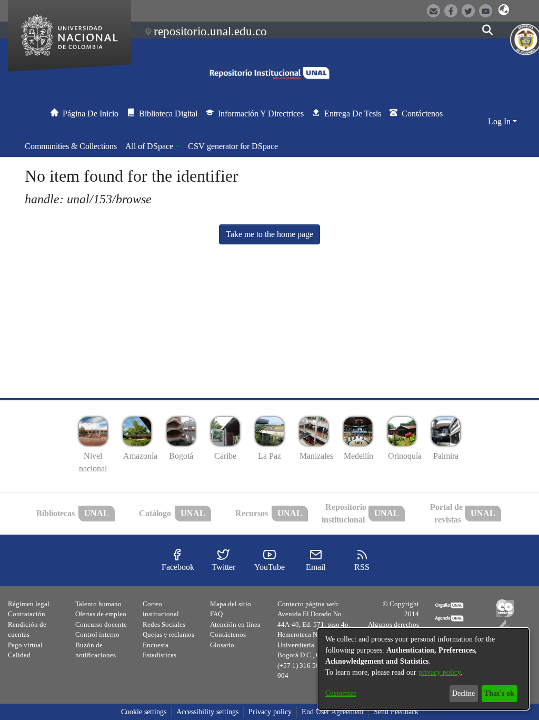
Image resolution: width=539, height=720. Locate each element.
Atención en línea (235, 624)
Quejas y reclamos (168, 634)
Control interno (97, 634)
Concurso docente (101, 624)
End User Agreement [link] (333, 712)
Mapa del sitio (230, 604)
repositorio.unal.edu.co (210, 31)
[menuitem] (152, 146)
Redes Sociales (164, 624)
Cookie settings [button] (143, 712)
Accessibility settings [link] (207, 712)
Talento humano (98, 604)
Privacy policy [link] (270, 712)
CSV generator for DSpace (233, 146)
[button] (504, 10)
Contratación (26, 614)
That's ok (499, 693)
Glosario (222, 645)
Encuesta (155, 645)
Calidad (19, 655)
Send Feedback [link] (396, 712)
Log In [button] (500, 121)
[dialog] (423, 668)
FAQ (216, 614)
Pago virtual (25, 645)
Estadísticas (159, 655)
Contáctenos (228, 634)
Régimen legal (28, 604)
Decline (463, 693)
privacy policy (439, 672)
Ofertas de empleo (100, 614)
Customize (340, 693)
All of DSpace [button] (149, 146)
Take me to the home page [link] (269, 234)
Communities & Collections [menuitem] (71, 146)
